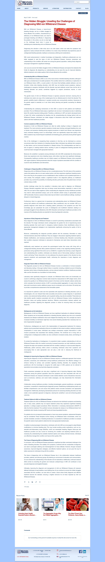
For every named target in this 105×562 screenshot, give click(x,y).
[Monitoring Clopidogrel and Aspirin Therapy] (27, 504)
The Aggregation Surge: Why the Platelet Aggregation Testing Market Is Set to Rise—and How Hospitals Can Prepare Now (52, 514)
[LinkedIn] (84, 551)
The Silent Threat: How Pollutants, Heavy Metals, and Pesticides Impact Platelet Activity (77, 514)
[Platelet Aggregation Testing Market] (52, 504)
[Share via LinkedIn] (32, 482)
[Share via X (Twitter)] (28, 482)
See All (87, 495)
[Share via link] (36, 482)
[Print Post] (40, 482)
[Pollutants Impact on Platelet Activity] (77, 504)
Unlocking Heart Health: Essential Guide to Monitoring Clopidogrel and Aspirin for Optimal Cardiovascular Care (27, 514)
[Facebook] (80, 551)
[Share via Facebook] (25, 482)
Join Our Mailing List (63, 554)
